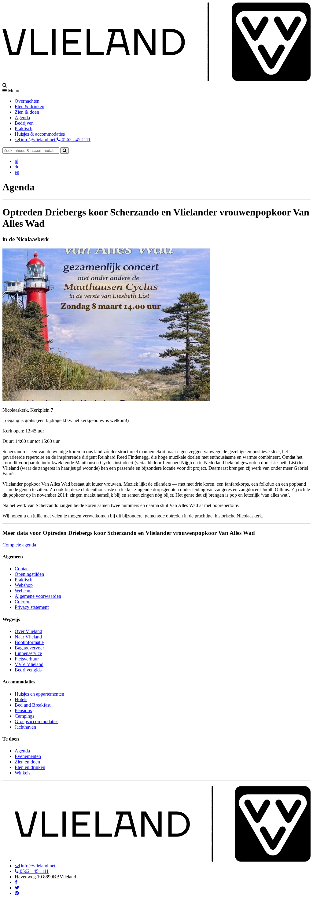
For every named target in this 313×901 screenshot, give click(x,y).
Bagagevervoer (29, 647)
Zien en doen (27, 761)
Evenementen (28, 756)
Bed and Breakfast (32, 705)
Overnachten (27, 101)
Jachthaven (25, 727)
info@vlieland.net (38, 139)
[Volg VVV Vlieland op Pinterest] (17, 893)
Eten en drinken (30, 767)
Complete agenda (19, 544)
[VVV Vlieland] (163, 860)
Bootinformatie (29, 642)
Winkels (22, 772)
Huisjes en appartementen (39, 694)
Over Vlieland (28, 631)
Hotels (21, 699)
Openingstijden (29, 574)
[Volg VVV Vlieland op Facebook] (16, 882)
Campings (24, 716)
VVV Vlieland (29, 664)
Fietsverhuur (27, 658)
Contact (22, 568)
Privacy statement (32, 607)
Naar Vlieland (28, 636)
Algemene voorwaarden (38, 596)
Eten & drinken (29, 106)
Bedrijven (24, 123)
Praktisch (23, 128)
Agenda (22, 117)
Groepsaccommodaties (36, 721)
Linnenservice (28, 653)
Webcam (23, 590)
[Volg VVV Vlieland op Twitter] (17, 887)
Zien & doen (27, 112)
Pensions (23, 710)
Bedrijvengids (28, 669)
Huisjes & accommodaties (40, 134)
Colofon (23, 601)
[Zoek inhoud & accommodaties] (64, 150)
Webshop (24, 585)
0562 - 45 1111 (75, 139)
